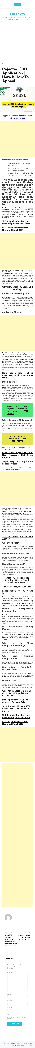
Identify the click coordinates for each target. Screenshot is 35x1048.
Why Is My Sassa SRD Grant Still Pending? (17, 288)
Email (9, 1001)
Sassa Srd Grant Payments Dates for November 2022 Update (17, 410)
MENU (17, 4)
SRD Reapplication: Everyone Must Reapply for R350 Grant (16, 222)
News (4, 64)
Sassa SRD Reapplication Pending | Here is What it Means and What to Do (17, 580)
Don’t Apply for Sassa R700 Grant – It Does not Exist (15, 701)
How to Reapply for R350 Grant (17, 586)
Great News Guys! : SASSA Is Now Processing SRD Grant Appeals (17, 455)
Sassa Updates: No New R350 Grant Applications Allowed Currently (16, 708)
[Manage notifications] (31, 1044)
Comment (10, 972)
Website (9, 1007)
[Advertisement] (17, 41)
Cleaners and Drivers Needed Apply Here (17, 438)
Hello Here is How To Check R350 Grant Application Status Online (17, 375)
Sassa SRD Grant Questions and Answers (17, 537)
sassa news (17, 13)
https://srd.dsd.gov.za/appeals (13, 469)
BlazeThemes (20, 1045)
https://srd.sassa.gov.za (10, 356)
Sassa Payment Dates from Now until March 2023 (15, 228)
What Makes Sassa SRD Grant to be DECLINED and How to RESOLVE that (16, 693)
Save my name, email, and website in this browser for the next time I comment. (17, 1017)
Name (9, 994)
